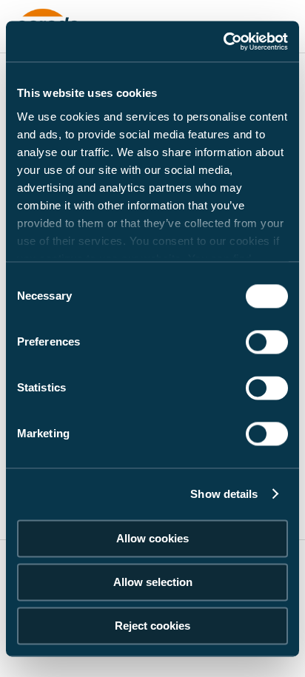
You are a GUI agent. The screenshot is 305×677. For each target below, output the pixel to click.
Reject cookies (152, 625)
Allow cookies (152, 538)
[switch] (267, 342)
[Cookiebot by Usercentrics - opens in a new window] (223, 41)
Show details (224, 494)
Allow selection (152, 582)
